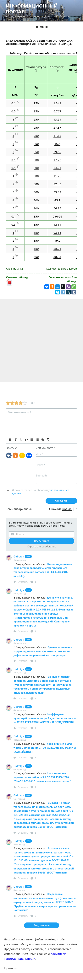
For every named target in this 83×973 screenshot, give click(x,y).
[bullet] (37, 439)
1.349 (57, 103)
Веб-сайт (41, 475)
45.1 (57, 200)
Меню (44, 27)
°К (36, 95)
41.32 (57, 135)
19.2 (57, 240)
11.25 (57, 176)
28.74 (57, 248)
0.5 (13, 111)
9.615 (57, 232)
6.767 (57, 111)
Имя (39, 454)
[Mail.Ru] (29, 455)
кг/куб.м (57, 95)
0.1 (13, 103)
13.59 (57, 119)
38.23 (57, 257)
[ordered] (32, 439)
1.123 (57, 160)
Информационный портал (32, 9)
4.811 (57, 224)
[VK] (9, 455)
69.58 (57, 152)
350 (36, 216)
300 (36, 160)
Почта (40, 464)
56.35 (57, 208)
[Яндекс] (22, 455)
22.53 (57, 184)
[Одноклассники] (15, 455)
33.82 (57, 192)
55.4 (57, 144)
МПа (15, 95)
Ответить (23, 582)
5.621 (57, 168)
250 (36, 103)
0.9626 (57, 216)
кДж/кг (76, 95)
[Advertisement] (41, 340)
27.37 (57, 127)
